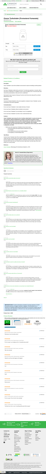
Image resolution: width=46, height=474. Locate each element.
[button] (3, 472)
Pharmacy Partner (17, 449)
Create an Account (35, 0)
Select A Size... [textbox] (16, 46)
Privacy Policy (24, 472)
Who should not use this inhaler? (10, 226)
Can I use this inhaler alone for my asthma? (12, 214)
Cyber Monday (16, 446)
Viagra (36, 434)
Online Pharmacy (28, 442)
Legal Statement (16, 472)
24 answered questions (8, 21)
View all (5, 297)
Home (5, 10)
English (10, 472)
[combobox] (19, 46)
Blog (15, 445)
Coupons (26, 444)
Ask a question (18, 21)
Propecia (37, 437)
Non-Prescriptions (28, 434)
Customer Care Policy (17, 442)
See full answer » (39, 210)
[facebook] (4, 442)
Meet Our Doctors (17, 437)
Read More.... (10, 163)
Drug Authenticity (17, 448)
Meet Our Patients (17, 438)
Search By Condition (26, 441)
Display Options (18, 413)
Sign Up (23, 72)
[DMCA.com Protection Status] (9, 459)
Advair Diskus (37, 438)
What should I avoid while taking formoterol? (12, 178)
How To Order (16, 440)
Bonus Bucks (16, 451)
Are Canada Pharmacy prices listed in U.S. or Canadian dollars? (15, 190)
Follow (5, 179)
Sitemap (15, 444)
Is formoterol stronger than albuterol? (11, 202)
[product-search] (41, 4)
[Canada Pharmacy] (10, 4)
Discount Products (28, 438)
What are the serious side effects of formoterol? (13, 273)
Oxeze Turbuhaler (7, 147)
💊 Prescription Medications (13, 10)
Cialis (36, 435)
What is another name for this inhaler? (11, 251)
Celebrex (36, 440)
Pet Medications (28, 435)
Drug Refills (27, 437)
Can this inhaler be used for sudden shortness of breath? (14, 261)
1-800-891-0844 (7, 434)
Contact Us (16, 435)
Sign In (29, 0)
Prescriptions (27, 433)
